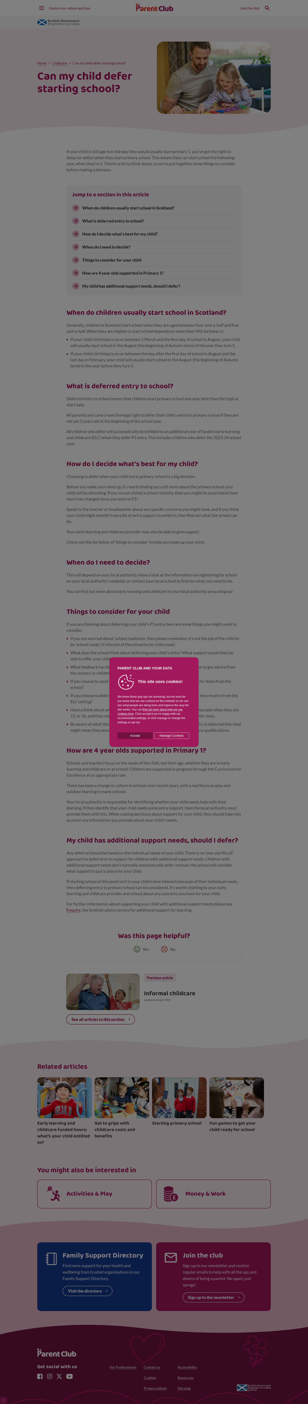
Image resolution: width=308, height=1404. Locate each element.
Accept (135, 735)
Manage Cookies (172, 735)
